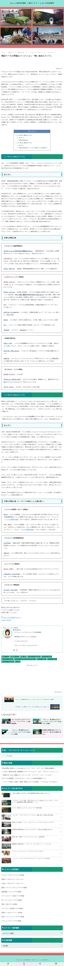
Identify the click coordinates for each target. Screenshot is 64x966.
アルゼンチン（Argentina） (34, 656)
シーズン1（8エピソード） (24, 135)
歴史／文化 (23, 656)
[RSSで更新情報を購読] (17, 650)
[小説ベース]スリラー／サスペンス (12, 883)
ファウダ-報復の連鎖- (12, 519)
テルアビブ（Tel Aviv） (8, 659)
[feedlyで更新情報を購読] (14, 650)
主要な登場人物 (23, 140)
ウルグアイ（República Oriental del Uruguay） (25, 659)
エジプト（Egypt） (42, 659)
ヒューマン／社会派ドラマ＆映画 (12, 908)
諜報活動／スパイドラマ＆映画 (11, 892)
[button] (61, 756)
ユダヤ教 (18, 661)
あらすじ (21, 137)
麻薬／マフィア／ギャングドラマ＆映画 (14, 887)
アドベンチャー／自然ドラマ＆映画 (13, 896)
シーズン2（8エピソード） (24, 142)
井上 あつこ (17, 630)
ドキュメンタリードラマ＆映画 (11, 921)
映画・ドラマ (6, 656)
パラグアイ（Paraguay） (8, 661)
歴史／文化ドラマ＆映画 (9, 904)
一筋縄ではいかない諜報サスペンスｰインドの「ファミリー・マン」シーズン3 (26, 775)
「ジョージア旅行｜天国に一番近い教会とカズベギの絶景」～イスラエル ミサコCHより (30, 782)
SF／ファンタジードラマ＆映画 (12, 900)
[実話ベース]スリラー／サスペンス (12, 879)
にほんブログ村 (6, 620)
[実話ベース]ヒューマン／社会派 (12, 912)
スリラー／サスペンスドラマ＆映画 (13, 875)
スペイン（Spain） (52, 659)
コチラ (22, 641)
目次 (29, 131)
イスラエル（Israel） (47, 656)
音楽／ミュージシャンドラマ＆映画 (13, 916)
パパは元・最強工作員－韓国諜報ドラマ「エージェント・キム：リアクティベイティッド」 (30, 771)
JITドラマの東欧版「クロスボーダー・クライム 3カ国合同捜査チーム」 (24, 778)
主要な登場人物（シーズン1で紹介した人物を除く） (33, 147)
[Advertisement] (32, 61)
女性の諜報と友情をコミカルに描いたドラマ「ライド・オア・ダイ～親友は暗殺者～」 (29, 768)
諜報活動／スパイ (15, 656)
